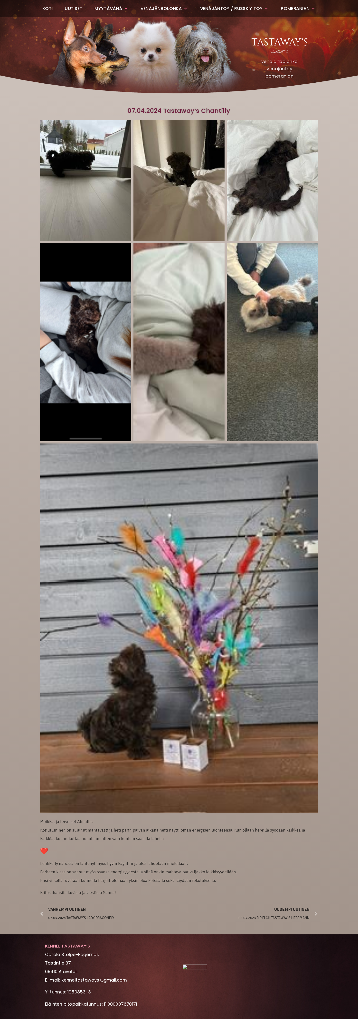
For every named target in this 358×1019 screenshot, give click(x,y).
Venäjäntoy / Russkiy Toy (231, 8)
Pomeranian (295, 8)
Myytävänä (108, 8)
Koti (47, 8)
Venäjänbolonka (161, 8)
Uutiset (73, 8)
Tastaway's (279, 42)
